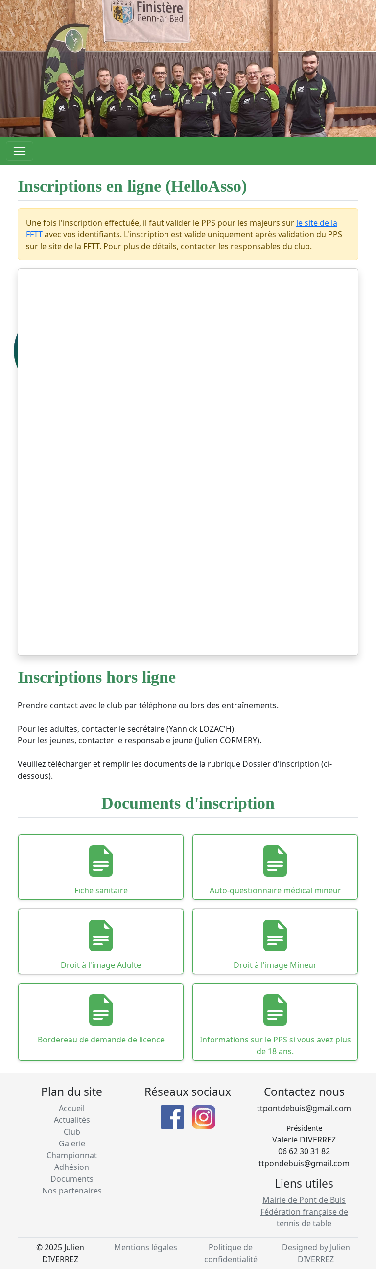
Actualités (72, 1120)
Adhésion (71, 1167)
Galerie (72, 1143)
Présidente (304, 1128)
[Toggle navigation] (19, 151)
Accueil (72, 1108)
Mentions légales (145, 1247)
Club (72, 1131)
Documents (72, 1178)
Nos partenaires (72, 1190)
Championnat (72, 1155)
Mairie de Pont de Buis (304, 1199)
